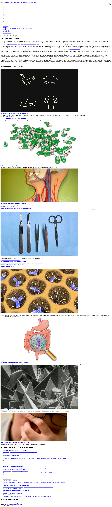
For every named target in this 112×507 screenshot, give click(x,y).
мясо (24, 47)
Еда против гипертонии (7, 266)
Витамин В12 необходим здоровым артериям (13, 203)
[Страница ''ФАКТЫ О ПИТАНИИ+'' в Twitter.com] (4, 14)
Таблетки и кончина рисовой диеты (11, 166)
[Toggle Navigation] (1, 2)
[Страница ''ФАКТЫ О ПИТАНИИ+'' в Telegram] (4, 22)
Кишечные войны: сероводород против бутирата (14, 362)
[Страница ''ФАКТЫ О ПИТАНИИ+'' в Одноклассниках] (4, 19)
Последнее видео (18, 28)
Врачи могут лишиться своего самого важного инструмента (17, 256)
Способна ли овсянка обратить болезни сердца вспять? (16, 208)
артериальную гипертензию (31, 52)
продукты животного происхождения (30, 44)
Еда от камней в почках (7, 410)
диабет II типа (20, 52)
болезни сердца (13, 52)
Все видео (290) (28, 28)
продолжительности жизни (74, 49)
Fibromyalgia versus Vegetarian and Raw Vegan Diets (15, 442)
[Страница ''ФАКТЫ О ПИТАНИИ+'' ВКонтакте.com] (4, 17)
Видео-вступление (7, 28)
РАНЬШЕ (108, 502)
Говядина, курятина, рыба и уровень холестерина (15, 113)
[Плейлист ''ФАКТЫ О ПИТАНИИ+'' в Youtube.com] (4, 8)
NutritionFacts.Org (9, 505)
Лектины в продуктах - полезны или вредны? (13, 261)
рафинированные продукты (13, 44)
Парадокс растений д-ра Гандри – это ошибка (13, 118)
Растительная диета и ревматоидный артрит (13, 313)
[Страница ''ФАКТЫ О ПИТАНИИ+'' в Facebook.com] (4, 11)
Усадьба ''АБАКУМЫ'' (17, 504)
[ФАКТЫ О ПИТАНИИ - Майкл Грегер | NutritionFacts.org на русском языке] (19, 2)
